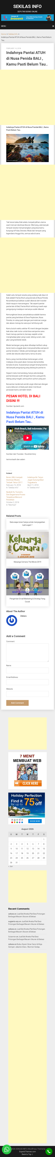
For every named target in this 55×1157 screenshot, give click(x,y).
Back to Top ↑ (27, 1154)
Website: (9, 689)
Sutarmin (12, 937)
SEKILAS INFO (27, 6)
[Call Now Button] (48, 1151)
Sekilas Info (13, 34)
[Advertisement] (27, 97)
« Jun (10, 866)
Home (3, 34)
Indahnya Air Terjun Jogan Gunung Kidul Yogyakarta (35, 479)
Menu (3, 26)
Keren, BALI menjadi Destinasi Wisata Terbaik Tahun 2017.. (14, 479)
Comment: (10, 641)
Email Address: (12, 677)
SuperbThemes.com (27, 1152)
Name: (9, 665)
